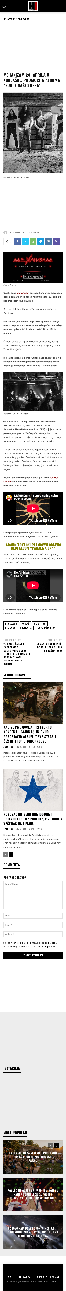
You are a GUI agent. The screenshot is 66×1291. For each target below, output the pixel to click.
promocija (26, 627)
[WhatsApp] (33, 241)
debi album (11, 623)
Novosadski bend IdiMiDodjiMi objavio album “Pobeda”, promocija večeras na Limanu (33, 819)
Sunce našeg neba (45, 627)
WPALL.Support (51, 1281)
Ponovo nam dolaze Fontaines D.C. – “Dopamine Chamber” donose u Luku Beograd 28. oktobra (33, 1232)
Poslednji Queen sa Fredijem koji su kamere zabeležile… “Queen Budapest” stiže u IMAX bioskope (33, 1194)
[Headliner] (33, 6)
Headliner (15, 233)
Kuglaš (25, 623)
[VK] (48, 241)
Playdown (10, 627)
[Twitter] (25, 241)
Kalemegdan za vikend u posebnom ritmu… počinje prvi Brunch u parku (33, 1157)
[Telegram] (40, 241)
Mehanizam (40, 623)
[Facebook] (17, 241)
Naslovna (9, 18)
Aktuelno (24, 18)
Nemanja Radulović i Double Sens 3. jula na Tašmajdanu (50, 647)
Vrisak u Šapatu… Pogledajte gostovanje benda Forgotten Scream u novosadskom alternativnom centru (16, 653)
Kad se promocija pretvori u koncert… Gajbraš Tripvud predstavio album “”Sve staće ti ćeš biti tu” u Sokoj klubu (30, 734)
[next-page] (11, 854)
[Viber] (56, 241)
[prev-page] (5, 854)
